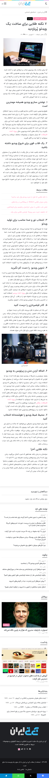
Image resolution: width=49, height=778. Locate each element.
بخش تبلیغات (40, 34)
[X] (27, 749)
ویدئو (30, 18)
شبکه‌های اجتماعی (30, 12)
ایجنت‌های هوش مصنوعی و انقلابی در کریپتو (30, 698)
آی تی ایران (41, 12)
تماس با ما (20, 769)
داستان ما (29, 769)
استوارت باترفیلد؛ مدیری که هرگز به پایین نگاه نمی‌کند (25, 630)
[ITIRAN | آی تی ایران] (24, 3)
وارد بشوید (28, 499)
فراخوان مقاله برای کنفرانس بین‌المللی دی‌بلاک (30, 702)
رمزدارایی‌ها (42, 691)
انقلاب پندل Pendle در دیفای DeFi (33, 707)
